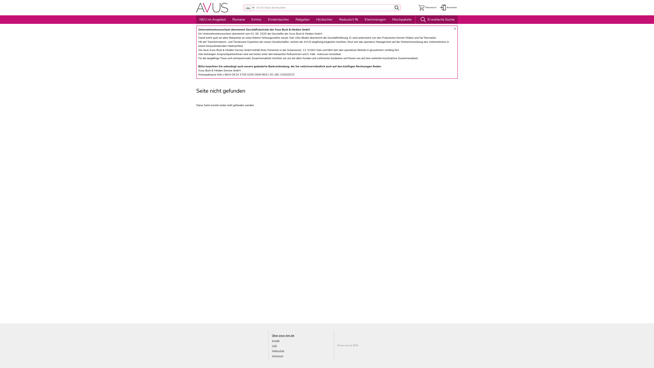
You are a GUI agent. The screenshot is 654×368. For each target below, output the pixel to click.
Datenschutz (278, 350)
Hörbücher (324, 19)
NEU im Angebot (212, 19)
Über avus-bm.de (283, 336)
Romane (238, 19)
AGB (274, 346)
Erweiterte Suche (441, 19)
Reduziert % (348, 19)
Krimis (256, 19)
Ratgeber (302, 19)
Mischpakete (402, 19)
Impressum (277, 356)
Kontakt (275, 340)
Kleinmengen (375, 19)
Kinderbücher (278, 19)
